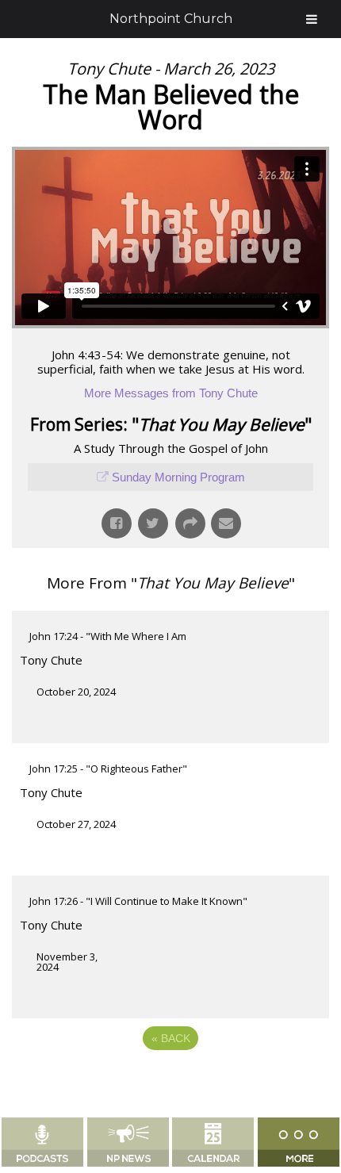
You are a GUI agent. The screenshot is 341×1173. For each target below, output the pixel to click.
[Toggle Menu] (311, 19)
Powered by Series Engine (170, 1082)
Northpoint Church (170, 18)
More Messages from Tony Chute (171, 393)
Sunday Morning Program (178, 477)
